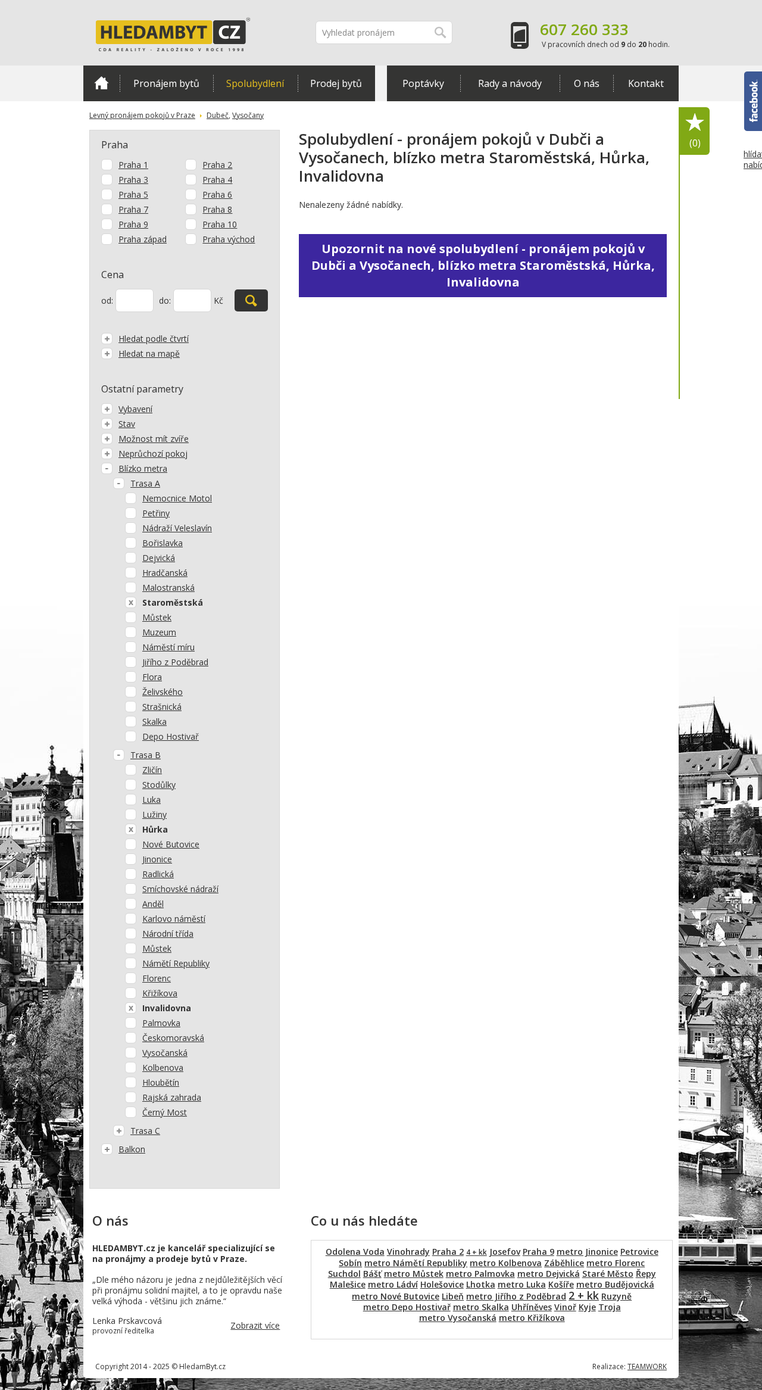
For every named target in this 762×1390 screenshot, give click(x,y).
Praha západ (142, 239)
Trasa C (145, 1130)
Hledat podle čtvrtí (153, 338)
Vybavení (135, 408)
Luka (151, 799)
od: (107, 300)
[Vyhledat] (251, 300)
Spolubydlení (255, 83)
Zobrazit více (255, 1325)
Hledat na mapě (149, 353)
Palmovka (161, 1023)
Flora (152, 676)
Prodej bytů (336, 83)
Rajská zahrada (171, 1097)
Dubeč (218, 115)
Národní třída (167, 933)
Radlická (158, 874)
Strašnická (162, 706)
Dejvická (158, 557)
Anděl (153, 903)
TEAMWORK (647, 1366)
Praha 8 (217, 209)
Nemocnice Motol (177, 498)
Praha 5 (133, 194)
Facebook (753, 76)
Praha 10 (219, 224)
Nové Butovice (170, 844)
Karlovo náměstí (173, 918)
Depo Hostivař (170, 736)
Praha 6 (217, 194)
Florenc (156, 978)
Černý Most (164, 1112)
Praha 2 (217, 164)
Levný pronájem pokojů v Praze (142, 115)
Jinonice (157, 859)
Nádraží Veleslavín (177, 528)
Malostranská (168, 587)
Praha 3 (133, 179)
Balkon (131, 1149)
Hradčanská (165, 572)
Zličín (152, 769)
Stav (126, 423)
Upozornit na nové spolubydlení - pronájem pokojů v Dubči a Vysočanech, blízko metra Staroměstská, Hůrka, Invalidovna (483, 265)
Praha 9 (133, 224)
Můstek (156, 617)
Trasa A (145, 483)
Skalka (154, 721)
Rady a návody (510, 83)
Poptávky (423, 83)
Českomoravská (173, 1037)
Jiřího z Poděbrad (175, 662)
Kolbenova (162, 1067)
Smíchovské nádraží (180, 889)
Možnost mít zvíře (153, 438)
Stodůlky (159, 784)
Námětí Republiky (176, 963)
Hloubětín (160, 1082)
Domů (101, 83)
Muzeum (159, 632)
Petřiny (156, 513)
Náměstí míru (168, 647)
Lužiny (154, 814)
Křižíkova (159, 993)
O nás (586, 83)
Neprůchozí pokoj (153, 453)
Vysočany (248, 115)
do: (165, 300)
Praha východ (228, 239)
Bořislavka (162, 542)
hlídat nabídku (753, 159)
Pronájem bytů (166, 83)
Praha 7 (133, 209)
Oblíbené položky (695, 142)
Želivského (162, 691)
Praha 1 (133, 164)
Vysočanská (165, 1052)
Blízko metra (142, 468)
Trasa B (145, 755)
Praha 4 (217, 179)
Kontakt (646, 83)
